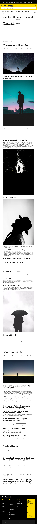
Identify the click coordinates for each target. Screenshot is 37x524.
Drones (22, 11)
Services (34, 12)
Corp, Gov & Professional (9, 2)
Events (17, 2)
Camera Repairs (11, 509)
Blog (14, 2)
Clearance (14, 13)
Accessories (9, 13)
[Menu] (2, 6)
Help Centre (11, 504)
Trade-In (20, 2)
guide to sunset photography (10, 146)
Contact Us (11, 502)
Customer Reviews (20, 503)
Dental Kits (11, 518)
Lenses (12, 11)
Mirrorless (7, 11)
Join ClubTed (29, 2)
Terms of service (15, 522)
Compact (2, 11)
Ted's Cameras (9, 521)
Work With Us (19, 509)
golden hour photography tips (21, 423)
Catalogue (24, 2)
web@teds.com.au (31, 512)
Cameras (3, 501)
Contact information (25, 522)
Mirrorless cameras (15, 252)
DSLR (19, 11)
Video (16, 11)
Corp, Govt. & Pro (12, 514)
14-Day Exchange (12, 507)
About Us (18, 501)
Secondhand (3, 13)
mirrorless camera (12, 453)
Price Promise (11, 512)
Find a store (31, 516)
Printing (3, 2)
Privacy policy (7, 522)
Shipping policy (20, 522)
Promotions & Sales (5, 514)
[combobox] (18, 8)
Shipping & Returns (12, 506)
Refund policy (11, 522)
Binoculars (27, 11)
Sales (19, 13)
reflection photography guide (9, 398)
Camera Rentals (11, 511)
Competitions (19, 508)
